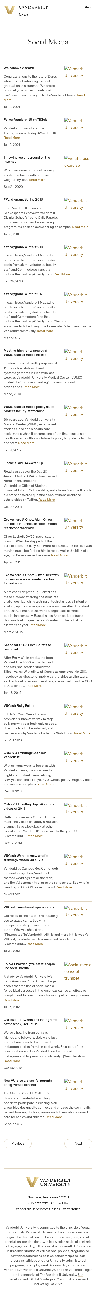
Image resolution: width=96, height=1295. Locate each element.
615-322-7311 (38, 1203)
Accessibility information (67, 1265)
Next (78, 1144)
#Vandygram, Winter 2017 (23, 294)
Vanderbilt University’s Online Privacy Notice (48, 1209)
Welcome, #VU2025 (19, 68)
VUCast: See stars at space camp (29, 907)
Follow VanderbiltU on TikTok (25, 120)
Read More (12, 138)
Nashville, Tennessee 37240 (48, 1197)
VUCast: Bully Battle (19, 706)
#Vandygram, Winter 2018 (23, 247)
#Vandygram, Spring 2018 (23, 199)
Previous (17, 1144)
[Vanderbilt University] (48, 1182)
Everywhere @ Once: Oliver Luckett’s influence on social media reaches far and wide (31, 579)
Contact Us (59, 1203)
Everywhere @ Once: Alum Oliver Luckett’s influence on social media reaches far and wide (30, 524)
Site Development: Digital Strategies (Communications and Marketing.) (48, 1279)
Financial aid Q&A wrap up (23, 463)
